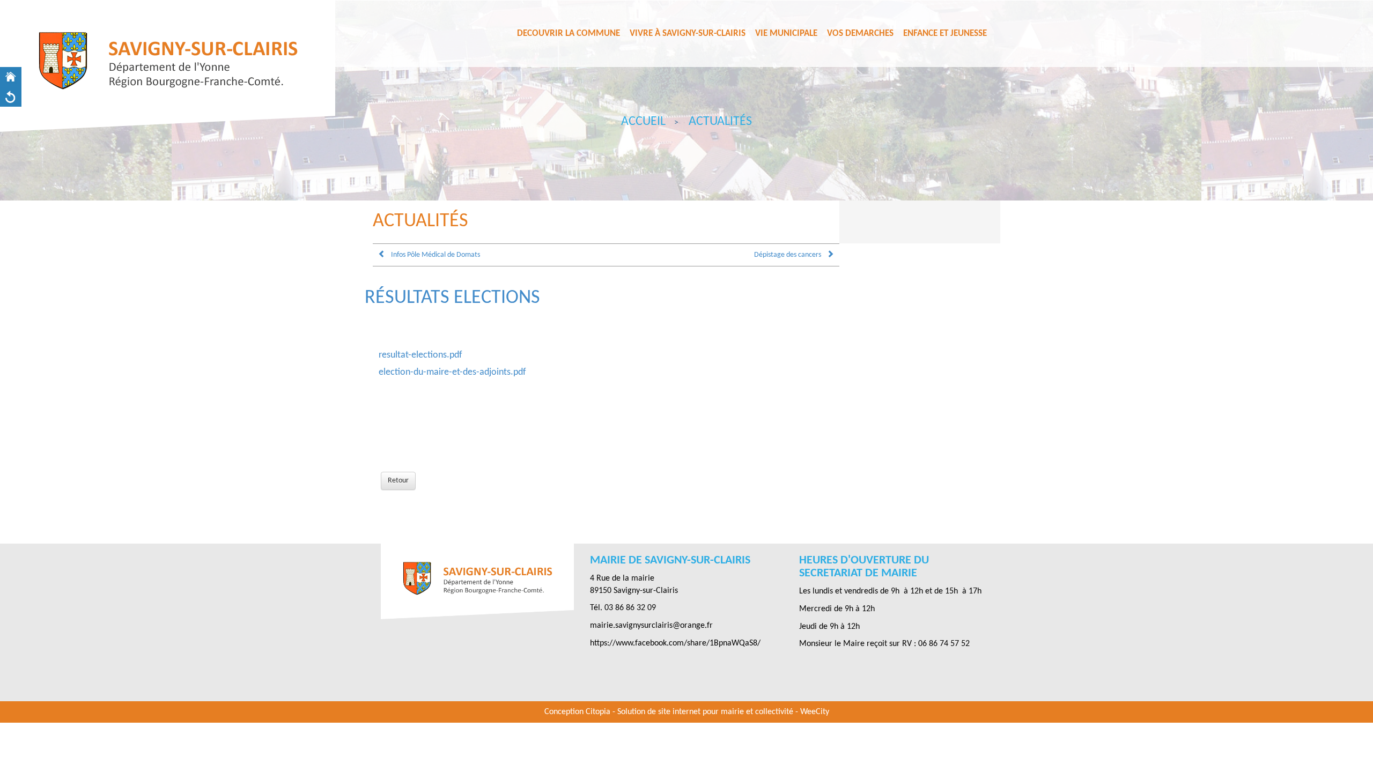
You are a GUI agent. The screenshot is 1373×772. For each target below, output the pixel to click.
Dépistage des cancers (787, 255)
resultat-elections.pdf (420, 355)
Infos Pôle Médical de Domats (435, 255)
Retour (398, 481)
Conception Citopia (577, 712)
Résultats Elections (452, 298)
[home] (10, 77)
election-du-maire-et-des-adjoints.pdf (452, 372)
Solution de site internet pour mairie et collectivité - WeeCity (723, 712)
